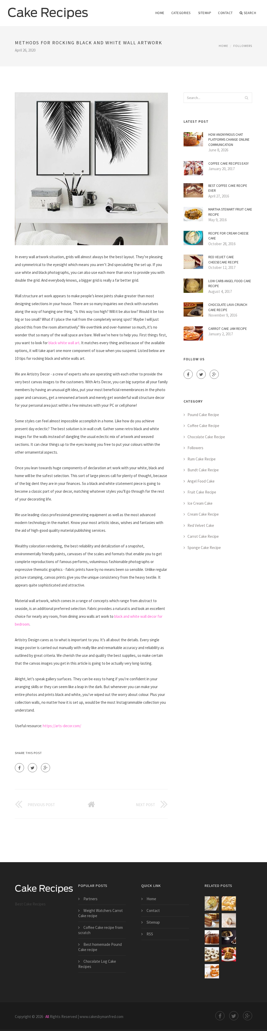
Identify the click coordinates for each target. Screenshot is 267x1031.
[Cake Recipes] (48, 9)
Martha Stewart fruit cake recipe (230, 212)
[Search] (246, 97)
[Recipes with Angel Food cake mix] (212, 954)
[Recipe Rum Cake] (212, 937)
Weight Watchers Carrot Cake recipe (100, 913)
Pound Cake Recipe (203, 414)
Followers (242, 46)
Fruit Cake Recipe (201, 492)
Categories (181, 13)
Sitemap (204, 13)
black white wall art (64, 342)
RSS (150, 933)
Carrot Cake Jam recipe (227, 328)
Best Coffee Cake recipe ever (227, 188)
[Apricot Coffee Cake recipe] (229, 903)
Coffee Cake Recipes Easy (228, 163)
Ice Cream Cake (200, 503)
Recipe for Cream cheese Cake (228, 236)
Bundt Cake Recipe (203, 469)
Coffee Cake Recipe (203, 425)
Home (160, 13)
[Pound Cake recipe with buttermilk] (212, 903)
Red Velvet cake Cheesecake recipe (223, 259)
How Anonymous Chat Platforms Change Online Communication (229, 139)
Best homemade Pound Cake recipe (100, 947)
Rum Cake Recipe (201, 458)
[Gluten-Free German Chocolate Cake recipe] (212, 920)
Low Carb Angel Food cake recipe (229, 283)
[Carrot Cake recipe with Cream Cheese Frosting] (212, 971)
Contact (225, 13)
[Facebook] (19, 767)
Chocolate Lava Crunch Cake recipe (227, 307)
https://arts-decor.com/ (62, 725)
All (47, 1016)
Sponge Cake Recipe (204, 547)
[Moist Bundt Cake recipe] (229, 937)
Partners (90, 898)
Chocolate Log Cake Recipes (97, 964)
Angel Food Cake (201, 481)
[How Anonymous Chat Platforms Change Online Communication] (229, 920)
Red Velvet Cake (200, 525)
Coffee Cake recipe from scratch (100, 930)
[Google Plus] (45, 767)
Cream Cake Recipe (203, 514)
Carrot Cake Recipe (203, 536)
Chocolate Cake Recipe (206, 436)
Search (250, 13)
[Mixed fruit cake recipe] (229, 954)
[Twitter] (32, 767)
